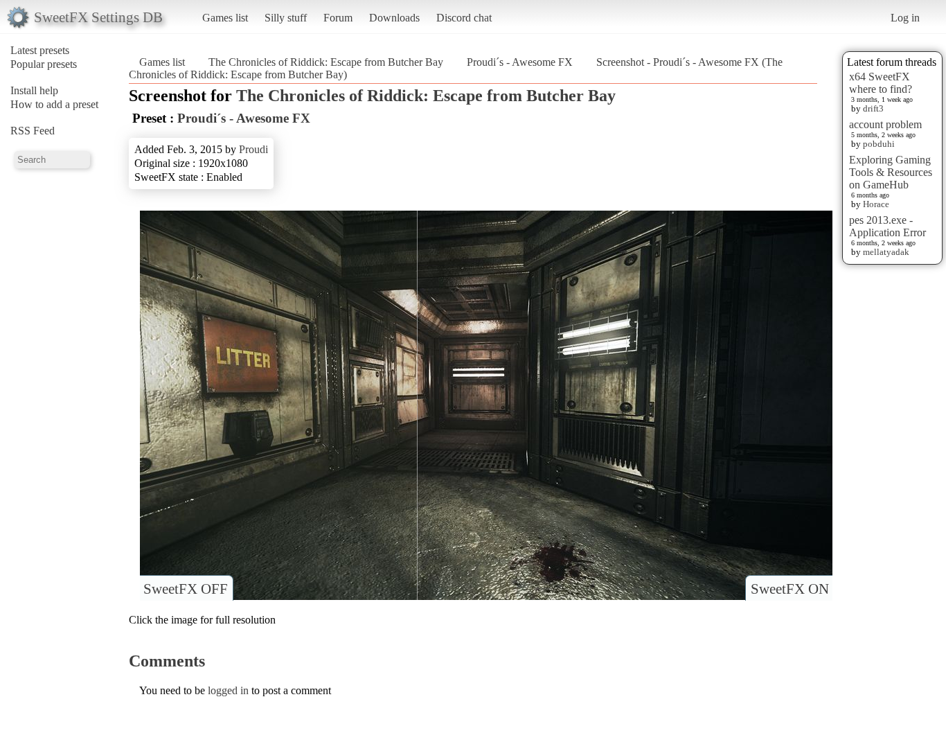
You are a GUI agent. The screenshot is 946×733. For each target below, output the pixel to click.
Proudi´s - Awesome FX (520, 62)
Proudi (253, 149)
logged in (228, 690)
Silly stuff (286, 18)
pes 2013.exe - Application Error (887, 226)
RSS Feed (32, 130)
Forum (337, 18)
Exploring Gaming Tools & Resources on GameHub (890, 172)
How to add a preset (54, 104)
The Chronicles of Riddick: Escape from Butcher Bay (325, 62)
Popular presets (43, 64)
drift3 (873, 108)
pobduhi (879, 144)
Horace (876, 204)
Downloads (394, 18)
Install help (34, 90)
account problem (885, 124)
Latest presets (39, 50)
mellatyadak (886, 252)
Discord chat (464, 18)
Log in (905, 18)
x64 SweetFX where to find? (880, 83)
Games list (225, 18)
